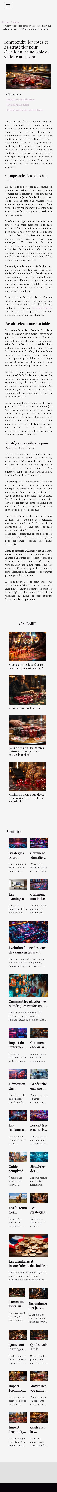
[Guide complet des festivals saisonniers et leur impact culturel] (18, 1156)
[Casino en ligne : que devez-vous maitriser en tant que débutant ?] (27, 776)
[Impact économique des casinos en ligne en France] (18, 1417)
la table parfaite (42, 308)
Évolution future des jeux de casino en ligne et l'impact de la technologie (27, 952)
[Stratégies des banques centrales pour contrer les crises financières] (39, 1156)
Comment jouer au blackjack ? (17, 1306)
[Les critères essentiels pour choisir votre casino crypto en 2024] (39, 1115)
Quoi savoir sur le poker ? (25, 708)
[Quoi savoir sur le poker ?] (27, 690)
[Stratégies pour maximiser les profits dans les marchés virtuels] (18, 843)
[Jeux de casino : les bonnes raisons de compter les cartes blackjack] (27, 730)
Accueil (6, 22)
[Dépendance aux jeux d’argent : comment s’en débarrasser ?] (38, 1293)
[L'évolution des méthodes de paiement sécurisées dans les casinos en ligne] (18, 1074)
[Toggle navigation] (8, 5)
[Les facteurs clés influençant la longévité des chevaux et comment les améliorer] (18, 1197)
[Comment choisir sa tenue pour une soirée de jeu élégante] (39, 1032)
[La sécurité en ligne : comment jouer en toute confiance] (39, 1074)
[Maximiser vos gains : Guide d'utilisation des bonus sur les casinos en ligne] (39, 1376)
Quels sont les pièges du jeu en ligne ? (16, 1351)
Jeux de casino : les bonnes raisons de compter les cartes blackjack (26, 751)
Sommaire (14, 94)
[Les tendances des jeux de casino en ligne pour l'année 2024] (18, 1115)
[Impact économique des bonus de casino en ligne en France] (18, 1376)
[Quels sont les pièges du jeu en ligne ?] (18, 1334)
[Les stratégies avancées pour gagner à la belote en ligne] (39, 1197)
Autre (16, 22)
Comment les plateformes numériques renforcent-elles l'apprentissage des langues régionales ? (27, 1008)
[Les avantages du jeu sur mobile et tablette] (18, 884)
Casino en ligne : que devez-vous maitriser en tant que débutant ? (27, 798)
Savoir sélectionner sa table (18, 104)
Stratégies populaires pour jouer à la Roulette (25, 110)
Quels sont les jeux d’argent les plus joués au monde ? (27, 666)
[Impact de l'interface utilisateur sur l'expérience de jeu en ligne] (18, 1032)
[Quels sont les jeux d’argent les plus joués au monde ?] (27, 646)
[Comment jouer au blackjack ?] (17, 1292)
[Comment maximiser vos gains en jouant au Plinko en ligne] (39, 884)
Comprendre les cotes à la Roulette (21, 99)
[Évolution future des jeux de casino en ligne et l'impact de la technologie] (28, 931)
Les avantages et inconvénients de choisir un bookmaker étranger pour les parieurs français (28, 1268)
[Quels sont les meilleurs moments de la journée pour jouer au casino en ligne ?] (39, 1417)
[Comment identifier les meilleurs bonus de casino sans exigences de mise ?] (39, 843)
